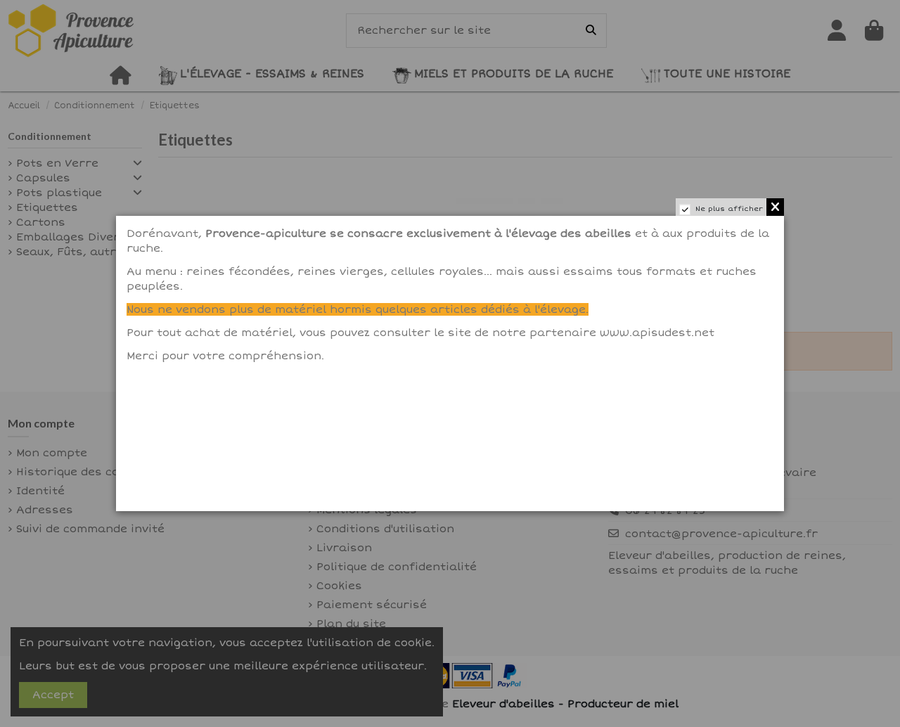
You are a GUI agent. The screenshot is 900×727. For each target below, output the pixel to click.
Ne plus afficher (729, 209)
